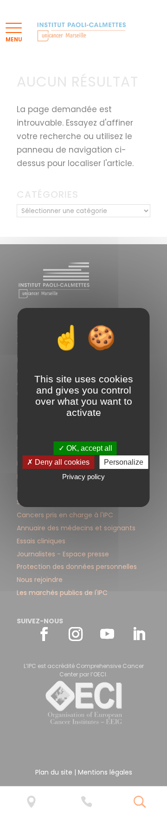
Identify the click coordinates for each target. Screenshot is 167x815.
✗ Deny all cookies (58, 462)
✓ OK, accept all (85, 448)
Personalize (123, 462)
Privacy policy (83, 477)
